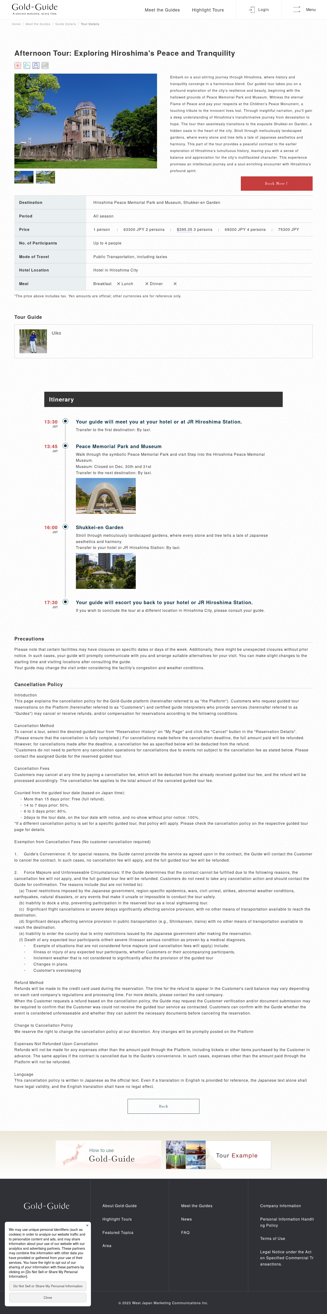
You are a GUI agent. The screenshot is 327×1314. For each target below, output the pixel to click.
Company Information (280, 1205)
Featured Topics (118, 1232)
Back (163, 1106)
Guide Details (65, 24)
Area (107, 1245)
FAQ (185, 1232)
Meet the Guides (162, 9)
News (186, 1219)
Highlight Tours (208, 9)
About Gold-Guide (119, 1205)
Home (16, 24)
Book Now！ (277, 183)
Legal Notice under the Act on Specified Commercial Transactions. (287, 1258)
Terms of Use (272, 1238)
